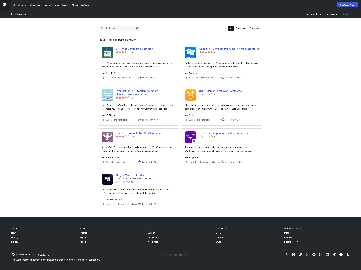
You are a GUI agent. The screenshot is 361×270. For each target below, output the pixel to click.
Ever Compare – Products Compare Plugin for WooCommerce (137, 92)
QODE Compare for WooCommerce (220, 90)
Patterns (83, 242)
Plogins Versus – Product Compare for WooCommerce (133, 177)
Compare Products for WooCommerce (139, 133)
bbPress (289, 237)
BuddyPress (291, 242)
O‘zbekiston (43, 255)
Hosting (14, 237)
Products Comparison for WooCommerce (224, 133)
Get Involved (222, 228)
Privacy (14, 242)
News (13, 233)
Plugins (83, 237)
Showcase (84, 228)
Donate (220, 237)
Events (219, 233)
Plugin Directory (18, 14)
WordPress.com (292, 228)
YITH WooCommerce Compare (134, 48)
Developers (153, 237)
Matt (287, 233)
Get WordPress (348, 5)
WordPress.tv (155, 242)
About (14, 228)
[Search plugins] (137, 28)
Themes (83, 233)
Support (151, 233)
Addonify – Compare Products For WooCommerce (229, 48)
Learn (150, 228)
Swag (220, 242)
